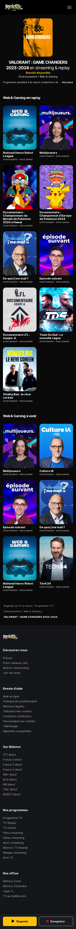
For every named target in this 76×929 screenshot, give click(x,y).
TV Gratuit (9, 828)
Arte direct (10, 779)
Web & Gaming (49, 76)
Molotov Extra (12, 881)
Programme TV (12, 818)
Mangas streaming (14, 852)
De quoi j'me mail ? (15, 278)
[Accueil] (13, 7)
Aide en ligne (11, 696)
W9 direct (9, 784)
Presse (7, 658)
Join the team (11, 673)
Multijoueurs (48, 152)
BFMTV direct (12, 794)
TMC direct (10, 789)
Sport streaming (13, 842)
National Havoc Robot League (18, 154)
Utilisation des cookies (17, 711)
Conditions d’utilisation (17, 716)
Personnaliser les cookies (19, 721)
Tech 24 (45, 583)
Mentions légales (14, 706)
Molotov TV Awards (15, 847)
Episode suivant (50, 278)
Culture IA (46, 471)
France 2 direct (12, 759)
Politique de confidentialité (20, 701)
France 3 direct (12, 764)
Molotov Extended (15, 886)
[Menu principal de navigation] (69, 7)
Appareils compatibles (17, 731)
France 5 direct (12, 769)
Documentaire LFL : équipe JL (16, 336)
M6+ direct (10, 774)
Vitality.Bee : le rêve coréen (17, 396)
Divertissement (28, 76)
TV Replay (9, 823)
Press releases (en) (15, 663)
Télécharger (10, 726)
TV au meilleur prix (14, 896)
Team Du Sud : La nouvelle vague (51, 336)
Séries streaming (13, 837)
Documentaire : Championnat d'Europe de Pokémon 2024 (55, 216)
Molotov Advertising (16, 668)
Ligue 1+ (8, 891)
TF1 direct (9, 754)
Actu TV (8, 857)
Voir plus (67, 82)
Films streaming (13, 833)
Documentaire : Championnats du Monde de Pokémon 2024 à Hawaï (17, 217)
